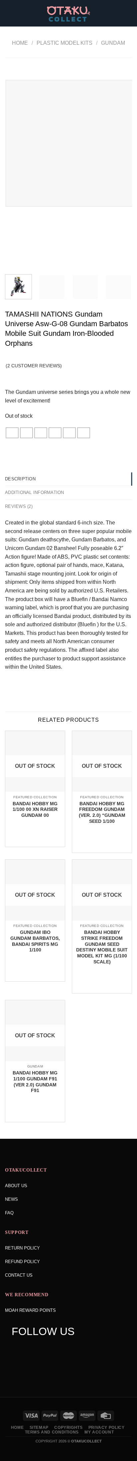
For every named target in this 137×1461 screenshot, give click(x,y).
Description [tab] (20, 478)
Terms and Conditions (52, 1432)
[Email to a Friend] (55, 432)
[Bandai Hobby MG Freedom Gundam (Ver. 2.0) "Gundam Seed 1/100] (102, 791)
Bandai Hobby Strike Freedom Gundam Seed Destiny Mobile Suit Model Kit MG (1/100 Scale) (102, 947)
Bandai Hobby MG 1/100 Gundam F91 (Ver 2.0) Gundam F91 (35, 1081)
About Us (16, 1185)
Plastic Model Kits (64, 43)
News (11, 1199)
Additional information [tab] (34, 492)
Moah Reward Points (30, 1310)
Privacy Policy (106, 1427)
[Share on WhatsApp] (12, 432)
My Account (99, 1432)
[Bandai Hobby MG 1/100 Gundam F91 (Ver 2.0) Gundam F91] (35, 1060)
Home (20, 43)
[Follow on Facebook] (16, 1348)
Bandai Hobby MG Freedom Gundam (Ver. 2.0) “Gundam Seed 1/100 (102, 812)
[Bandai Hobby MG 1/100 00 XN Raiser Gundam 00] (35, 791)
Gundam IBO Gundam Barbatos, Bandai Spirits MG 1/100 (35, 941)
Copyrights (68, 1427)
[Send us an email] (54, 1348)
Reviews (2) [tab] (19, 506)
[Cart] (128, 13)
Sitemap (39, 1427)
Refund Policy (22, 1261)
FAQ (9, 1212)
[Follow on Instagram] (29, 1348)
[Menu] (9, 13)
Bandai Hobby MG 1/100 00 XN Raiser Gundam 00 (35, 809)
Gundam (113, 43)
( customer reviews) (34, 365)
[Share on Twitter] (41, 432)
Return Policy (22, 1248)
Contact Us (19, 1275)
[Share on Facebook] (26, 432)
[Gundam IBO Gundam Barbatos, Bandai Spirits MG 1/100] (35, 920)
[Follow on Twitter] (42, 1348)
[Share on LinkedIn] (83, 432)
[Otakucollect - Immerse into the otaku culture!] (68, 14)
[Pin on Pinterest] (69, 432)
